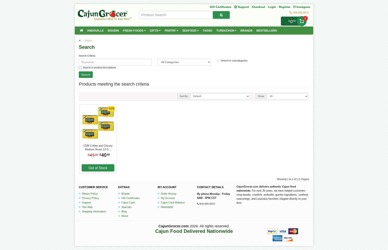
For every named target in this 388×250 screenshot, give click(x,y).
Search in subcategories (234, 60)
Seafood (189, 30)
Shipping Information (93, 211)
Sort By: (184, 96)
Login (272, 6)
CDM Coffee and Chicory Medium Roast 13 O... (98, 147)
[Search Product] (221, 15)
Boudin (113, 30)
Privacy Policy (90, 198)
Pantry (171, 30)
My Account (167, 198)
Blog (124, 211)
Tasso (207, 30)
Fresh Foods (133, 30)
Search (88, 40)
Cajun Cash (128, 202)
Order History (168, 193)
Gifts (154, 30)
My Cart (302, 21)
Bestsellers (266, 30)
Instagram (303, 6)
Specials (126, 207)
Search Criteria (87, 55)
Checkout (258, 6)
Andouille (95, 30)
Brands (246, 30)
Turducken (225, 30)
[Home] (81, 30)
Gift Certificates (220, 6)
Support (86, 202)
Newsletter (166, 207)
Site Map (87, 207)
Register (284, 6)
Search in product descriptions (99, 67)
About (124, 215)
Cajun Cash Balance (172, 202)
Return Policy (89, 193)
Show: (261, 96)
